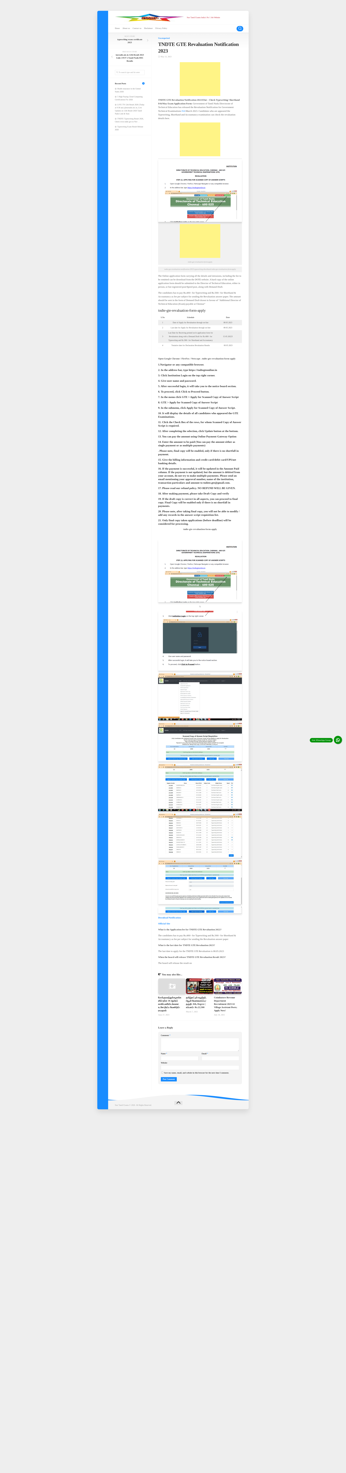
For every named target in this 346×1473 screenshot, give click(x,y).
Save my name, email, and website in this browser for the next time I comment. (196, 1073)
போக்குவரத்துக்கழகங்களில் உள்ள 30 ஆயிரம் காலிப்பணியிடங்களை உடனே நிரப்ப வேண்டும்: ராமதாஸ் (169, 1004)
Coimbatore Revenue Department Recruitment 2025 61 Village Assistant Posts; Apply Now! (225, 1004)
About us (126, 28)
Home (117, 28)
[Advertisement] (200, 79)
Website (164, 1063)
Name (164, 1054)
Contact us (137, 28)
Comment (165, 1035)
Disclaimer (148, 28)
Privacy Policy (161, 28)
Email (205, 1054)
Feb (183, 111)
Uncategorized (164, 38)
